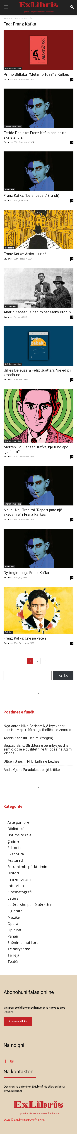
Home (7, 18)
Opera (13, 923)
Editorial (14, 847)
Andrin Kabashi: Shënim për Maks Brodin (37, 312)
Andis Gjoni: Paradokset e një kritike (32, 770)
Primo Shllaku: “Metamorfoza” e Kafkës (36, 74)
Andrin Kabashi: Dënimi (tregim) (28, 738)
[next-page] (45, 661)
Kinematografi (20, 891)
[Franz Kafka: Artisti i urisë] (38, 229)
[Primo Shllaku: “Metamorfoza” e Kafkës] (38, 50)
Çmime (13, 841)
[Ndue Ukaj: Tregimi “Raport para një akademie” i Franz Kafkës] (38, 485)
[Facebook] (5, 1061)
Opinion (8, 632)
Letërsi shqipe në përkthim (31, 904)
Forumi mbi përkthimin (27, 866)
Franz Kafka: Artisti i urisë (25, 254)
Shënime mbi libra (13, 68)
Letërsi (13, 898)
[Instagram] (12, 1061)
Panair (13, 936)
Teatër (13, 961)
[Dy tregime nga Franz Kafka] (38, 548)
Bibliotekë (9, 189)
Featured (15, 860)
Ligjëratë (15, 910)
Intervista (16, 885)
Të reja (13, 955)
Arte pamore (18, 822)
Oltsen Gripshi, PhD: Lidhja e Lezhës (31, 761)
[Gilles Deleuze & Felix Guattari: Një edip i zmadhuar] (38, 346)
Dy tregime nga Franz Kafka (26, 573)
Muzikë (14, 917)
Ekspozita (16, 854)
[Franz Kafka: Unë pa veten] (38, 610)
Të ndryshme (19, 948)
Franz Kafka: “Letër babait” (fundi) (31, 195)
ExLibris (7, 79)
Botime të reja (19, 835)
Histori (13, 873)
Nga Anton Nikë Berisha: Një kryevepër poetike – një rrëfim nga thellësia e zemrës (37, 728)
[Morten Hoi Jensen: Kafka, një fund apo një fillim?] (38, 416)
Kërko (63, 675)
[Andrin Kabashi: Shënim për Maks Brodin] (38, 288)
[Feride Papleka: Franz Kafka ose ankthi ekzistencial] (38, 108)
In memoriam (10, 306)
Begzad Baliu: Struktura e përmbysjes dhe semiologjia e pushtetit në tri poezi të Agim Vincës (38, 749)
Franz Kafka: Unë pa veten (25, 638)
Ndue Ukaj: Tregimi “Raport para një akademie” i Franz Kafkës (33, 512)
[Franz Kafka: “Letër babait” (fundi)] (38, 171)
